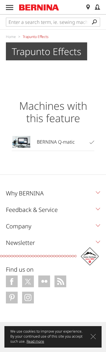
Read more (35, 341)
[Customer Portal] (97, 7)
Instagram (28, 297)
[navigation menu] (9, 7)
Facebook (12, 281)
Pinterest (12, 297)
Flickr (44, 281)
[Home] (39, 7)
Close (93, 336)
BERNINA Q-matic (56, 142)
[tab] (53, 195)
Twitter (28, 281)
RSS (60, 281)
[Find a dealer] (88, 7)
